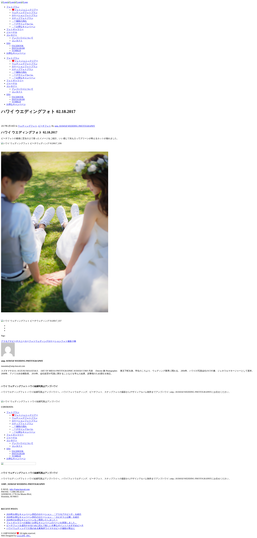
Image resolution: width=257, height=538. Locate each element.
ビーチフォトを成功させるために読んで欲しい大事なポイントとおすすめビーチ (45, 525)
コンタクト (11, 440)
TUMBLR (16, 456)
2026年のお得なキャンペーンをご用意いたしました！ (32, 520)
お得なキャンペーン (16, 458)
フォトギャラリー (15, 435)
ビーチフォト (44, 126)
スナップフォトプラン (22, 423)
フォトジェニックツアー (25, 415)
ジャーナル (11, 437)
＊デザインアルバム (22, 429)
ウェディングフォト (27, 126)
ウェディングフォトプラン (24, 418)
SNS (8, 449)
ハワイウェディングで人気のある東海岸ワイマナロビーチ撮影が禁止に (40, 528)
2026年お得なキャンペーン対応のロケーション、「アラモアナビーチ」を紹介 (43, 514)
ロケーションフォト (57, 341)
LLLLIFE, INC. (24, 536)
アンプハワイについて (22, 443)
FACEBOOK (18, 451)
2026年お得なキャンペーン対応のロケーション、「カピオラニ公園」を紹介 (42, 517)
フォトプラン (12, 412)
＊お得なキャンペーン (23, 432)
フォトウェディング (38, 341)
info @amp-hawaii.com (20, 489)
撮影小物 (71, 341)
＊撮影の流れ (19, 426)
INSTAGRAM (18, 453)
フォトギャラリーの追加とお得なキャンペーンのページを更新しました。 (41, 523)
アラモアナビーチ (9, 341)
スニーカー (23, 341)
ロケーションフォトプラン (24, 421)
